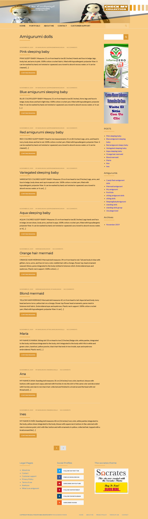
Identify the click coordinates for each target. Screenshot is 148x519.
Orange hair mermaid (36, 253)
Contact (62, 26)
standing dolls (52, 370)
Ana (23, 374)
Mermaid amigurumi (42, 249)
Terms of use (27, 482)
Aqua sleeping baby (35, 213)
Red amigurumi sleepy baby (41, 132)
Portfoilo (34, 26)
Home (22, 26)
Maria (24, 334)
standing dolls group (114, 207)
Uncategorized (112, 211)
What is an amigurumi (30, 488)
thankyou (25, 485)
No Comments (72, 47)
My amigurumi (40, 47)
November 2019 (112, 224)
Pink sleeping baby (34, 52)
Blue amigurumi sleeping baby (44, 92)
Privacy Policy (27, 479)
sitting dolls (111, 198)
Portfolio (110, 192)
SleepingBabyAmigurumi (55, 47)
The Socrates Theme (59, 515)
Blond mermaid (32, 293)
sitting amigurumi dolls (55, 329)
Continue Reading (28, 73)
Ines (23, 414)
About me (49, 26)
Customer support (80, 26)
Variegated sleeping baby (39, 172)
